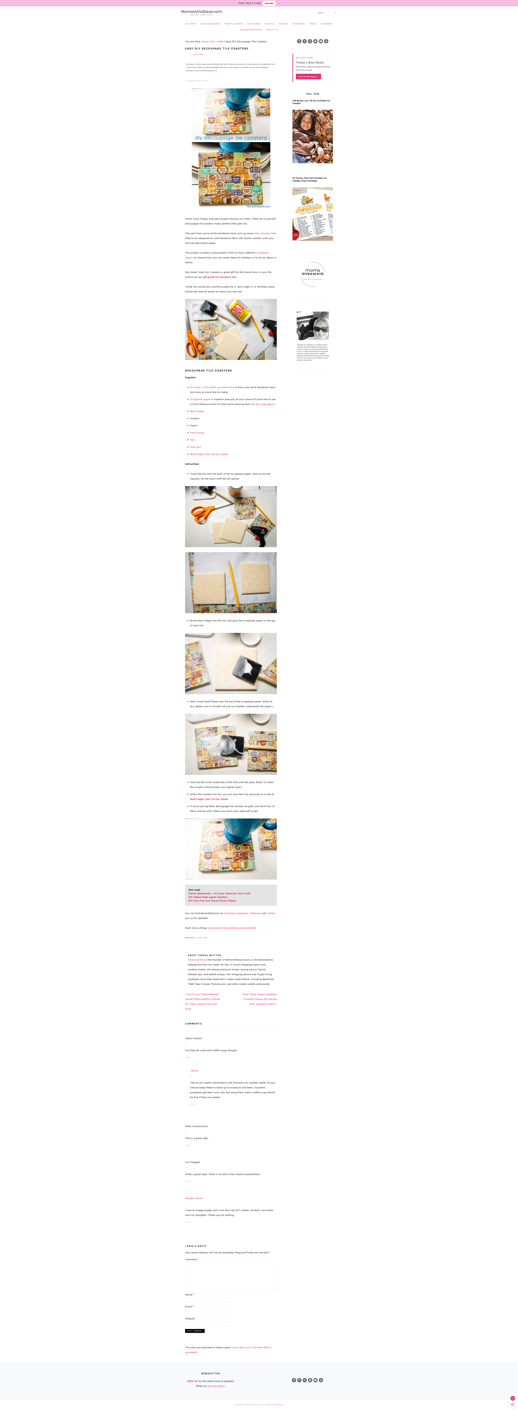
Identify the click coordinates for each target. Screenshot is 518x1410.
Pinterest (255, 913)
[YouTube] (321, 41)
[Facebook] (299, 41)
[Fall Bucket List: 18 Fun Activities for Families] (312, 137)
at (186, 1043)
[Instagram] (310, 41)
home (205, 938)
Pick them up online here (219, 387)
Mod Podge (197, 411)
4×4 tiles (195, 387)
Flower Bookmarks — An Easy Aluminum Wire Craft (219, 893)
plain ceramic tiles (265, 233)
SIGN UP (192, 1381)
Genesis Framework (274, 1405)
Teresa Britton (196, 959)
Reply (188, 1057)
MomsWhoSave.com (201, 12)
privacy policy (216, 1385)
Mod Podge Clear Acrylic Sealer (209, 454)
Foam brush (197, 432)
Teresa (194, 1070)
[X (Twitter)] (315, 41)
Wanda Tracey (194, 1198)
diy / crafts (198, 938)
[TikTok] (326, 41)
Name (189, 1294)
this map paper (265, 404)
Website (190, 1318)
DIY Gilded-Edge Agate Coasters (207, 897)
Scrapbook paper (200, 399)
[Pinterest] (304, 41)
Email (189, 1306)
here (215, 71)
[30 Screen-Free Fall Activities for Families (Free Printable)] (312, 214)
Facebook (229, 913)
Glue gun (195, 446)
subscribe (269, 3)
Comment (192, 1259)
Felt (192, 439)
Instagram (242, 913)
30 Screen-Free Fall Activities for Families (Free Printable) (309, 179)
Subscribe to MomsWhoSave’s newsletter (232, 927)
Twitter (271, 913)
